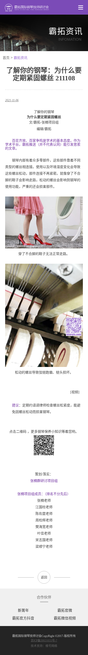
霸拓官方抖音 (23, 618)
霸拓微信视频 (65, 618)
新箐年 (23, 610)
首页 (6, 58)
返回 (44, 577)
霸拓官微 (64, 610)
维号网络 (51, 646)
